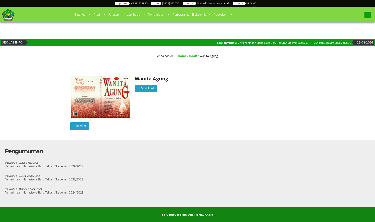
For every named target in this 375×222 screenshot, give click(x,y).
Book (193, 56)
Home (182, 56)
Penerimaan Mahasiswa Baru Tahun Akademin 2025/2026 (44, 179)
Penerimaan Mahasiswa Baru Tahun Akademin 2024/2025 (44, 192)
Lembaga (133, 14)
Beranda (80, 14)
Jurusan (113, 14)
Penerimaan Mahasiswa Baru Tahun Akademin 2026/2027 (44, 166)
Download (147, 88)
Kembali (80, 126)
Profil (97, 14)
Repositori (220, 14)
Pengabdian (156, 14)
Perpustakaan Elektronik (189, 14)
